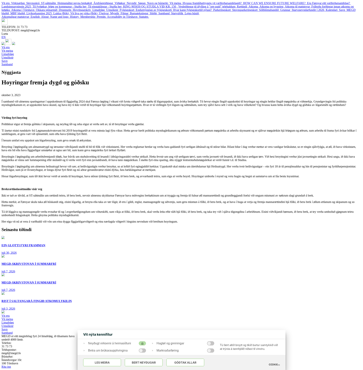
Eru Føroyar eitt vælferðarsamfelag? (329, 3)
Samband (164, 13)
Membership (88, 16)
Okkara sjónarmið (47, 10)
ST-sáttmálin (49, 3)
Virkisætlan (18, 3)
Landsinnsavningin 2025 (17, 6)
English (36, 16)
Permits (102, 16)
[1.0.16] (274, 364)
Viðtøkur (121, 3)
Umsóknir (113, 10)
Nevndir (132, 3)
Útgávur (104, 13)
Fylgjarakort (128, 10)
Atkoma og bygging (272, 6)
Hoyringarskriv (82, 10)
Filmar (125, 13)
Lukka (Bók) (61, 13)
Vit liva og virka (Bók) (84, 13)
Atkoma (253, 6)
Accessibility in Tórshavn (123, 16)
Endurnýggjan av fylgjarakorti (154, 10)
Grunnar (286, 10)
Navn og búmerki (158, 3)
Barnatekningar (140, 13)
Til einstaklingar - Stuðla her (105, 6)
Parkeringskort (222, 10)
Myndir (115, 13)
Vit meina (176, 3)
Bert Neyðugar (144, 362)
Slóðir (154, 13)
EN (4, 37)
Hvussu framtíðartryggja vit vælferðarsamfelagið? (213, 3)
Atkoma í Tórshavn (23, 10)
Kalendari (332, 10)
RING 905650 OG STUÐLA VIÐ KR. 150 (150, 6)
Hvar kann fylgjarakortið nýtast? (193, 10)
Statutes (144, 16)
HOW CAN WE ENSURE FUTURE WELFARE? (275, 3)
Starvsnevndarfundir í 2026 (309, 10)
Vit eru (6, 3)
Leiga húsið (192, 13)
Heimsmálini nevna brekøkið (75, 3)
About (45, 16)
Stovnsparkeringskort (245, 10)
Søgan (142, 3)
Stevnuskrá (33, 3)
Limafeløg (99, 10)
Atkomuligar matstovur (16, 16)
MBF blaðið (18, 13)
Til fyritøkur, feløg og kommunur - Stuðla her (60, 6)
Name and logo (60, 16)
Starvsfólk (178, 13)
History (75, 16)
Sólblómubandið (269, 10)
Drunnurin (66, 10)
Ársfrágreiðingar (104, 3)
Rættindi (242, 6)
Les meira (102, 362)
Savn (343, 10)
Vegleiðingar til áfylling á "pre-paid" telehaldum (207, 6)
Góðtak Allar (185, 362)
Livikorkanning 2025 (39, 13)
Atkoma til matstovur (298, 6)
